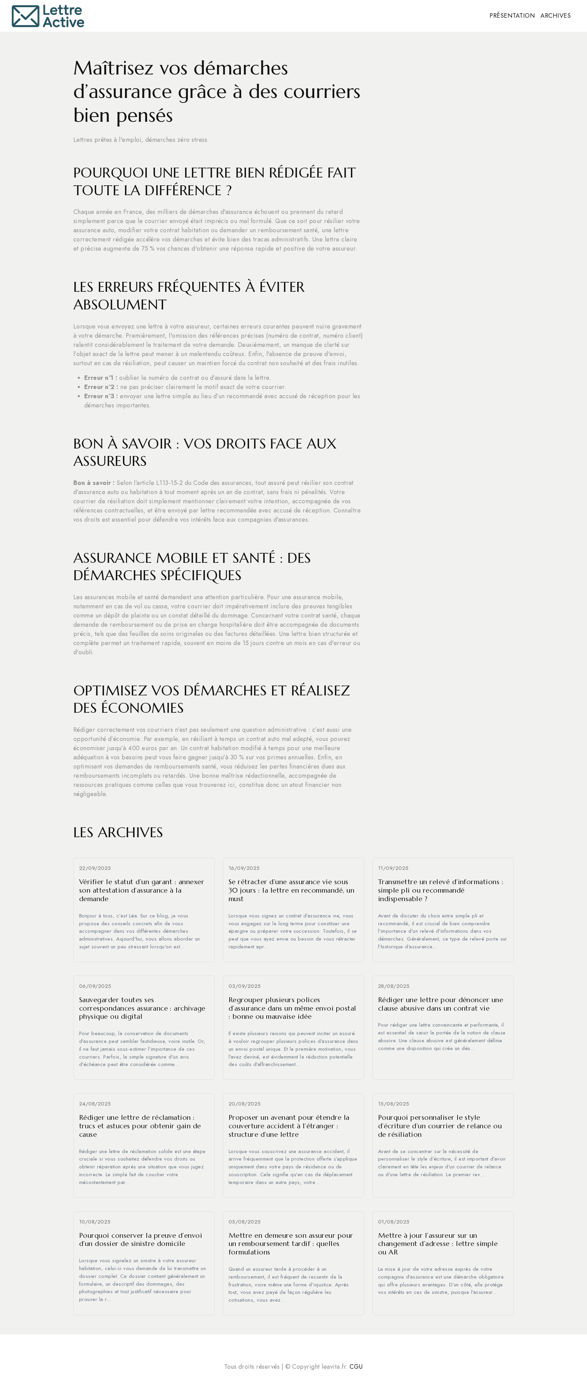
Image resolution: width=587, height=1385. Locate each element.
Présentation (512, 15)
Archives (555, 15)
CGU (356, 1366)
